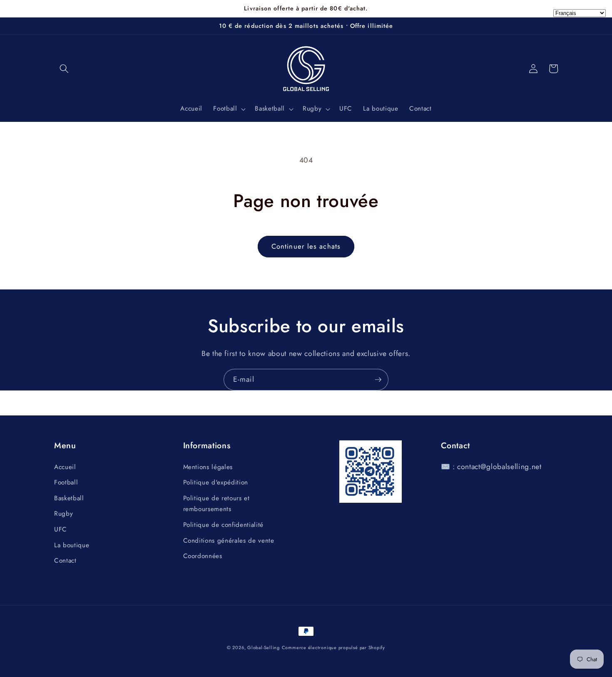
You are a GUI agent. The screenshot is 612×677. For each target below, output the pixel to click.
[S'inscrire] (378, 379)
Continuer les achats (306, 246)
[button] (64, 69)
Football (66, 482)
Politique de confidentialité (223, 524)
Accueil (65, 467)
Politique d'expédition (216, 482)
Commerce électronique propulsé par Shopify (333, 647)
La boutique (71, 545)
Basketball (69, 498)
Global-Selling (263, 647)
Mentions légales (208, 467)
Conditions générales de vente (228, 540)
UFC (60, 529)
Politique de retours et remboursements (216, 504)
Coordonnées (202, 556)
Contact (65, 560)
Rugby (63, 513)
